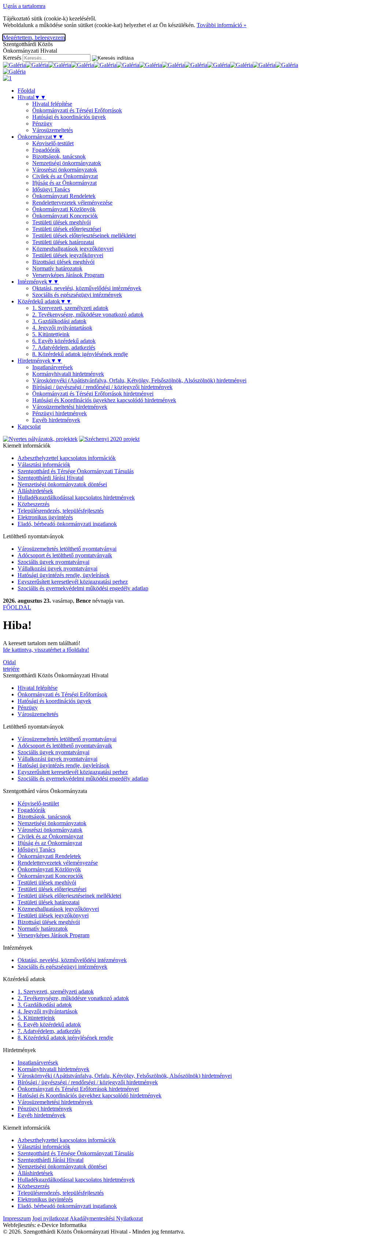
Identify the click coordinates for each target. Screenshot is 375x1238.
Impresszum (17, 1218)
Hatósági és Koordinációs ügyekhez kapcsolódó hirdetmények (104, 400)
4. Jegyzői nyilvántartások (62, 328)
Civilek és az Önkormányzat (65, 176)
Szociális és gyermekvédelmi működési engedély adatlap (83, 588)
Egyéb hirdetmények (56, 420)
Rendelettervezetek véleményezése (72, 202)
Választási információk (44, 464)
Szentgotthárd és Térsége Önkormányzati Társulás (76, 471)
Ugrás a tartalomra (24, 6)
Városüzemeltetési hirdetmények (69, 407)
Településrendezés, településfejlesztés (61, 511)
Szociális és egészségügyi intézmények (77, 295)
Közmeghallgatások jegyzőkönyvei (73, 249)
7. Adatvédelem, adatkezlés (63, 347)
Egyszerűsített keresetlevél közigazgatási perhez (73, 582)
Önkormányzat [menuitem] (41, 137)
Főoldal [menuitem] (26, 90)
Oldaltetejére (11, 665)
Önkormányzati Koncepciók (65, 216)
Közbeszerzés (33, 504)
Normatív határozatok (57, 268)
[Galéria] (14, 65)
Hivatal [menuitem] (32, 97)
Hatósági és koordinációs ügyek (69, 117)
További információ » (221, 25)
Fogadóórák (46, 150)
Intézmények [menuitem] (38, 281)
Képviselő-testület (53, 143)
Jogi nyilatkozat (50, 1218)
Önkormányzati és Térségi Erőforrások (77, 110)
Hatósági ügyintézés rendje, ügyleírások (63, 575)
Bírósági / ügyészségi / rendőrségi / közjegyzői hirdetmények (102, 387)
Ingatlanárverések (52, 367)
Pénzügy (42, 123)
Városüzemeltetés (52, 130)
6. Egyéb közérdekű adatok (64, 341)
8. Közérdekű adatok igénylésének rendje (80, 354)
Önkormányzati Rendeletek (64, 196)
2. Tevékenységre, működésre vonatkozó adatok (88, 314)
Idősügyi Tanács (51, 189)
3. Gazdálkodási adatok (59, 321)
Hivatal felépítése (52, 104)
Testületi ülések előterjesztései (66, 229)
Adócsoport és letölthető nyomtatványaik (65, 555)
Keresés (12, 58)
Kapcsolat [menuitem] (29, 426)
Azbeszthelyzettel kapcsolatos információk (67, 458)
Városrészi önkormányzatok (64, 170)
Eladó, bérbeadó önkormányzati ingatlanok (67, 524)
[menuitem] (202, 104)
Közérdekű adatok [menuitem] (45, 301)
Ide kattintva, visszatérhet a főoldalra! (46, 650)
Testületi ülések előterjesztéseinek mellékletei (84, 235)
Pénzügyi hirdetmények (59, 413)
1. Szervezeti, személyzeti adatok (70, 308)
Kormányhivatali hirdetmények (68, 374)
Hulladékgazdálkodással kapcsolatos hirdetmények (76, 497)
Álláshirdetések (35, 491)
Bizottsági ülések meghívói (63, 262)
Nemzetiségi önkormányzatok (66, 163)
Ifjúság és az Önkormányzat (64, 183)
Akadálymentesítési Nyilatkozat (106, 1218)
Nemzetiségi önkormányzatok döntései (62, 484)
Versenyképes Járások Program (68, 275)
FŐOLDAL (17, 607)
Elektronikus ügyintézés (45, 517)
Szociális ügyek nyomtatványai (53, 562)
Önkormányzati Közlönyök (64, 209)
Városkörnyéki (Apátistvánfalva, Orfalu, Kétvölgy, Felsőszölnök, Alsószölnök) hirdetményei (139, 380)
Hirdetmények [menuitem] (40, 361)
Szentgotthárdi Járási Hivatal (50, 478)
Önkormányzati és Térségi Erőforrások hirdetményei (92, 393)
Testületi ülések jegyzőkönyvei (67, 255)
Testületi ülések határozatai (63, 242)
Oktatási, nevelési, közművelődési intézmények (86, 288)
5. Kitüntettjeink (51, 334)
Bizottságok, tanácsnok (59, 156)
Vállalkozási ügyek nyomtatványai (57, 568)
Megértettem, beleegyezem (34, 37)
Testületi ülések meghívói (61, 222)
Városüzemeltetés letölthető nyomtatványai (67, 549)
